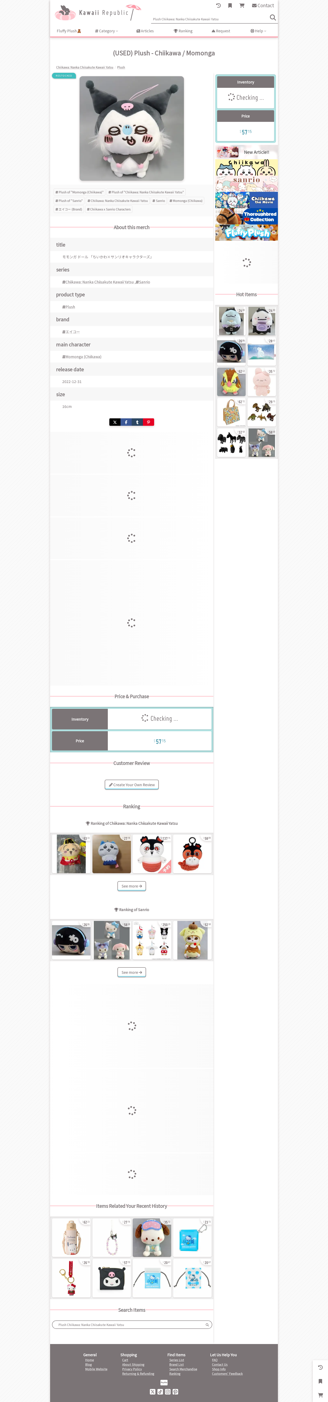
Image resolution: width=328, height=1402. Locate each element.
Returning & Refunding (138, 1373)
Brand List (176, 1364)
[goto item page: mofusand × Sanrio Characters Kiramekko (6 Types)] (152, 940)
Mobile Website (96, 1369)
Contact (265, 5)
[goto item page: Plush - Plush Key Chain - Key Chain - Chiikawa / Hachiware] (111, 854)
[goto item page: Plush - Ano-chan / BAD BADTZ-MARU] (71, 940)
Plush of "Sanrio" (71, 200)
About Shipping (133, 1364)
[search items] (273, 17)
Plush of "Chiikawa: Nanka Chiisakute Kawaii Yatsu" (148, 192)
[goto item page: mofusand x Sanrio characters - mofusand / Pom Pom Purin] (192, 940)
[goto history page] (218, 5)
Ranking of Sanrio (133, 909)
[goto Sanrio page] (246, 190)
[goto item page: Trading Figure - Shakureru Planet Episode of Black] (231, 442)
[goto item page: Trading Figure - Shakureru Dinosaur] (262, 412)
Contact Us (220, 1364)
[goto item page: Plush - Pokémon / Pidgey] (231, 382)
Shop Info (219, 1369)
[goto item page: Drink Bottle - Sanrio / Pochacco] (71, 1237)
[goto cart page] (242, 5)
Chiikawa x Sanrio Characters (110, 209)
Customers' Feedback (227, 1373)
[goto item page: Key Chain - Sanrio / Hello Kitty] (71, 1278)
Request (222, 30)
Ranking (185, 30)
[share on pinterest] (148, 422)
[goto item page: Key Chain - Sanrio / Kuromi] (111, 1237)
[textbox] (127, 1324)
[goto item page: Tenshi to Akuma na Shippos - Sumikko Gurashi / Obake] (262, 321)
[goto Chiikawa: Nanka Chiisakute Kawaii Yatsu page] (246, 174)
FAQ (215, 1360)
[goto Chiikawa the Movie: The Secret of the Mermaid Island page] (246, 207)
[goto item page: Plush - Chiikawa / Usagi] (71, 854)
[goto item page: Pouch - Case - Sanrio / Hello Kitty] (192, 1237)
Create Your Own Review (134, 784)
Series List (176, 1360)
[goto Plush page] (246, 239)
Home (89, 1360)
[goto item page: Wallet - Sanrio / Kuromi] (111, 1278)
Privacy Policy (132, 1369)
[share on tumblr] (137, 422)
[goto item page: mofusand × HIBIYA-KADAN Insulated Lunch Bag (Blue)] (231, 412)
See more (130, 886)
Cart (125, 1360)
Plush (70, 306)
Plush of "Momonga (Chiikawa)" (81, 192)
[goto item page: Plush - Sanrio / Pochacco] (152, 1237)
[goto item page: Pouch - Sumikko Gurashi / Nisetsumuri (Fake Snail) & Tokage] (262, 351)
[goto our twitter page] (153, 1391)
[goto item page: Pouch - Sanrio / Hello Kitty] (152, 1278)
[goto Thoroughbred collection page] (246, 223)
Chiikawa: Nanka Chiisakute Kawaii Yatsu (119, 200)
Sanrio (160, 200)
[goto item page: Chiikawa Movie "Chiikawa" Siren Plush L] (152, 854)
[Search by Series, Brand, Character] (207, 1324)
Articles (147, 30)
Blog (88, 1364)
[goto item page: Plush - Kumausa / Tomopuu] (262, 382)
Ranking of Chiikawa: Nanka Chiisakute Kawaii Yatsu (134, 823)
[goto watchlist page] (230, 5)
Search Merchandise (183, 1369)
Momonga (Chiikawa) (188, 200)
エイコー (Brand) (70, 209)
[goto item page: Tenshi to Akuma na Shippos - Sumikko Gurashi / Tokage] (231, 321)
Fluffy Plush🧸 (69, 30)
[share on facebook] (126, 422)
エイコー (72, 331)
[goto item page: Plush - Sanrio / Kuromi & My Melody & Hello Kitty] (111, 940)
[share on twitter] (115, 422)
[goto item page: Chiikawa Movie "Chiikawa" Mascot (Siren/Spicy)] (192, 854)
